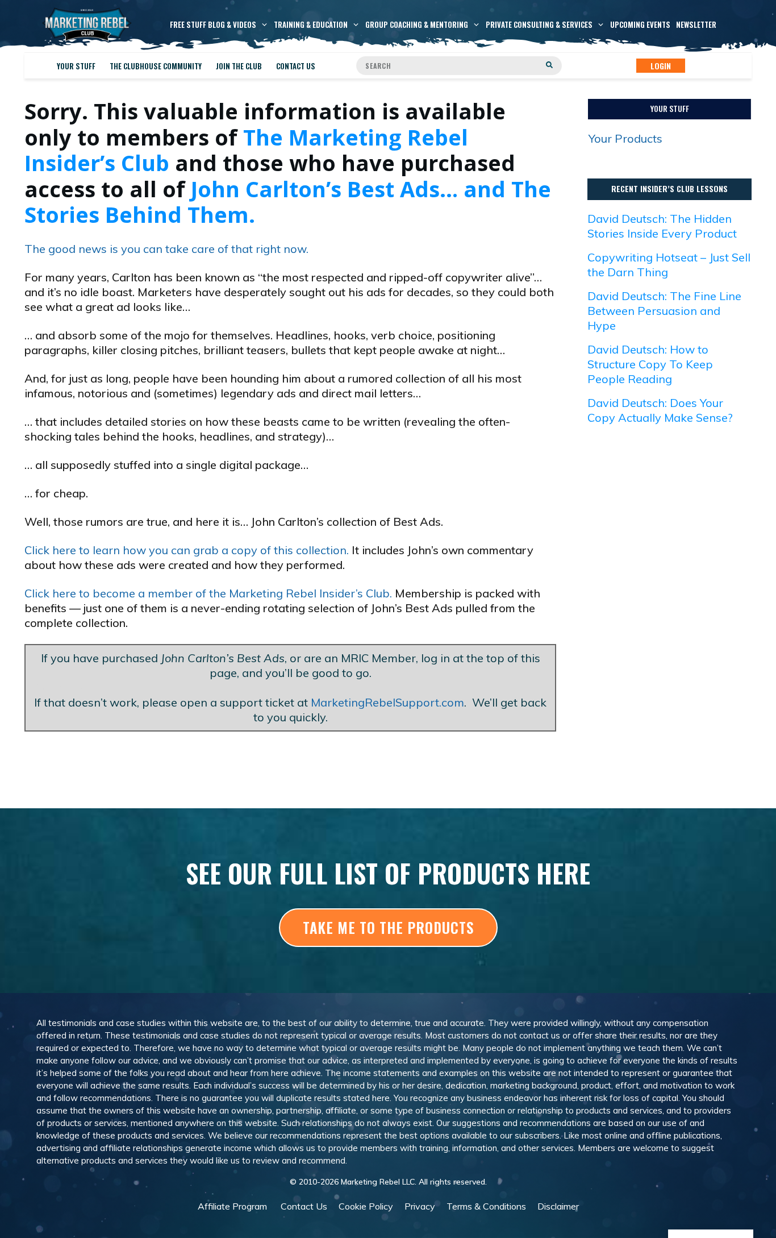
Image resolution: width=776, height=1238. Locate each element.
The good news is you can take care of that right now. (166, 249)
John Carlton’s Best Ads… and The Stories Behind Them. (287, 202)
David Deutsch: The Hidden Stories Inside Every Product (662, 225)
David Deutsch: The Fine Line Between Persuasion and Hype (664, 311)
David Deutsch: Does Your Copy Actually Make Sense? (660, 410)
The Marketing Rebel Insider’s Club (246, 150)
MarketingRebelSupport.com (387, 702)
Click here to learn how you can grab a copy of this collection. (186, 550)
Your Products (625, 138)
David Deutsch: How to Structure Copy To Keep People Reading (650, 364)
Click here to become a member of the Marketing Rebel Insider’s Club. (208, 593)
